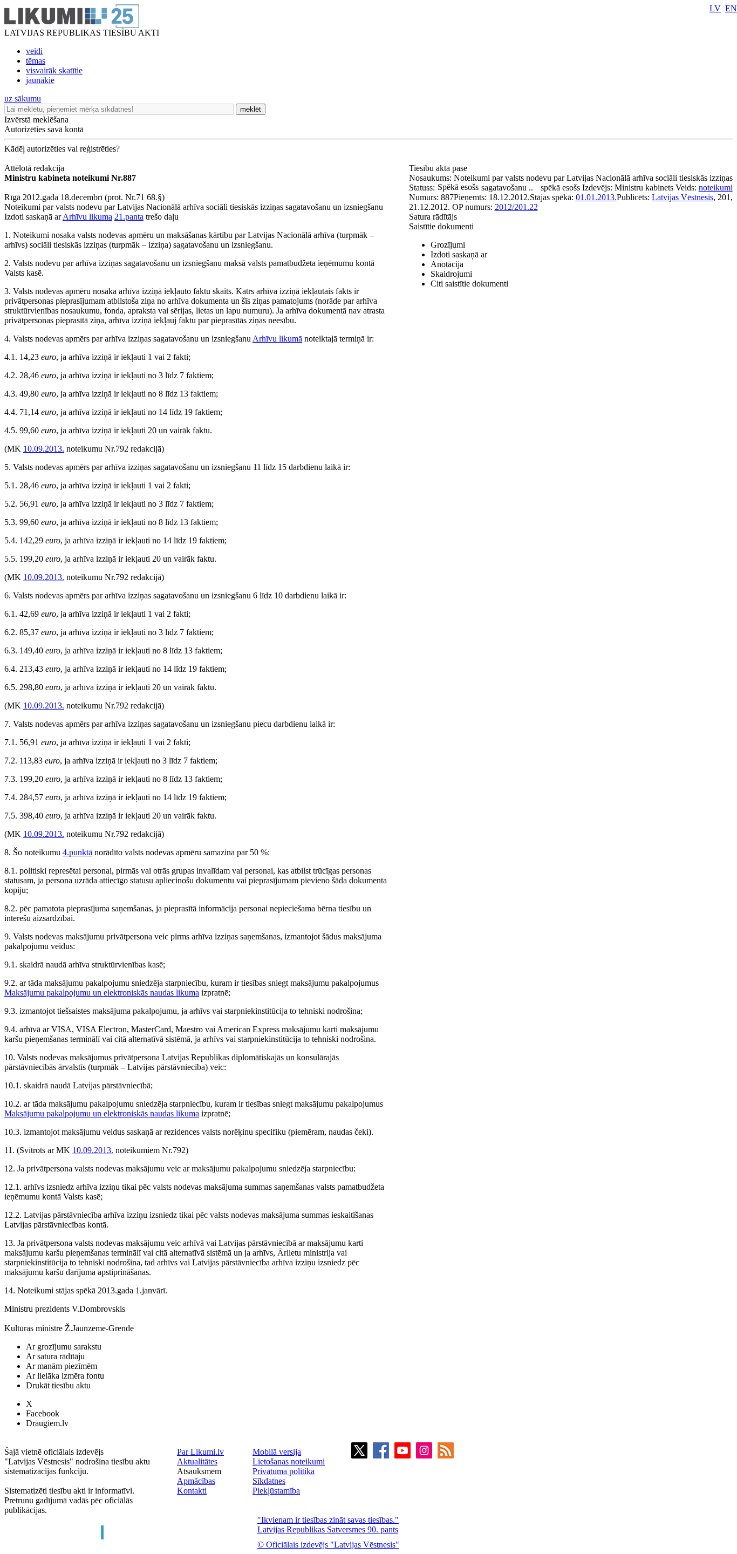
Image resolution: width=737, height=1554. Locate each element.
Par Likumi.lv (200, 1451)
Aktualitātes (197, 1461)
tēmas (35, 60)
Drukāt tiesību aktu (58, 1385)
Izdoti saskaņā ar (459, 254)
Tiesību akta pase (439, 168)
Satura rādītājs (433, 216)
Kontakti (192, 1490)
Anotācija (447, 264)
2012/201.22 (516, 207)
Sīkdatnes (269, 1480)
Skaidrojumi (451, 273)
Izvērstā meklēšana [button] (36, 119)
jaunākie (40, 80)
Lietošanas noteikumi (289, 1461)
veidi (34, 51)
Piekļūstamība (276, 1490)
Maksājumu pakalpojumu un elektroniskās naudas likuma (101, 992)
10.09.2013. (43, 448)
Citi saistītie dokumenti (469, 283)
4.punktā (77, 852)
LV (715, 8)
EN (731, 8)
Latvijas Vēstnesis (682, 197)
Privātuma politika (284, 1471)
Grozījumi (448, 244)
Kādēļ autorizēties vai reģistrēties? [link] (62, 148)
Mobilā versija (277, 1451)
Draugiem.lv (47, 1423)
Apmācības (196, 1480)
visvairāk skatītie (54, 70)
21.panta (129, 216)
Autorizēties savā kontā (44, 129)
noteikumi (716, 187)
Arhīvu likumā (277, 338)
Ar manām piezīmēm (61, 1366)
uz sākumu (22, 98)
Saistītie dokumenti (441, 226)
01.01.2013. (596, 197)
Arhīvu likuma (87, 216)
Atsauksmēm (199, 1471)
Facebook (42, 1413)
